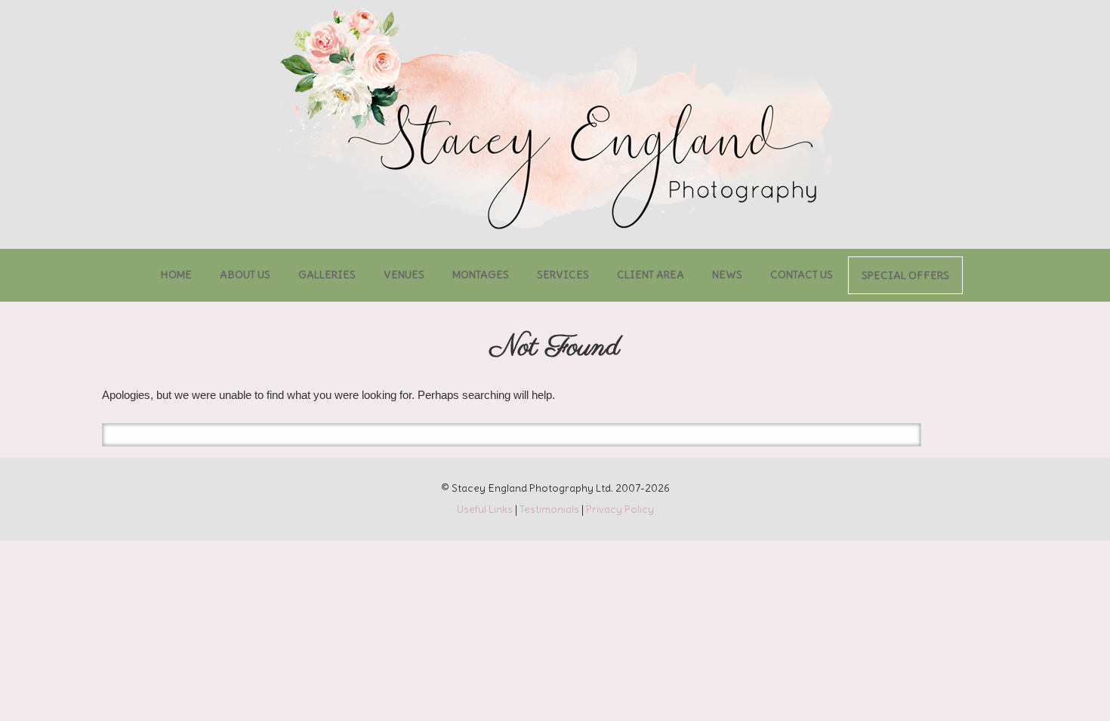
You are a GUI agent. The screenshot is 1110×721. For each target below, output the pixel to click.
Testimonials (549, 509)
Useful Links (485, 509)
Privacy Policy (620, 509)
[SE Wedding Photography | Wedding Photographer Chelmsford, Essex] (555, 121)
